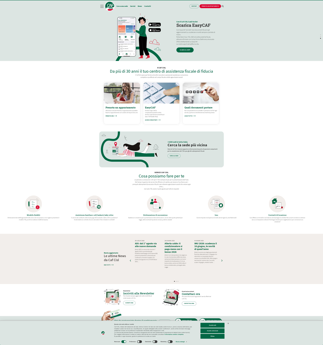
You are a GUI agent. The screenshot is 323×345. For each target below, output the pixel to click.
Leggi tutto (188, 116)
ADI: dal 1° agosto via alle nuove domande (146, 245)
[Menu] (102, 6)
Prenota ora (110, 116)
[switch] (139, 341)
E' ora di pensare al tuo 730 (195, 29)
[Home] (110, 6)
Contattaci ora (191, 294)
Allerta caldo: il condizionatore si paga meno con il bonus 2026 (173, 248)
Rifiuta (212, 336)
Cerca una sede (122, 6)
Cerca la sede (174, 156)
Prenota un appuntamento (210, 6)
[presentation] (130, 260)
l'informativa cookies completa (173, 334)
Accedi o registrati (151, 120)
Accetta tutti (212, 325)
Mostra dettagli (180, 341)
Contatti (147, 6)
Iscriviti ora (129, 303)
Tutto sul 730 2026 (188, 46)
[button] (223, 6)
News (140, 6)
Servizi (132, 6)
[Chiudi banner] (228, 323)
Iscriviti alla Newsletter (138, 293)
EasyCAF (194, 6)
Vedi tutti (107, 265)
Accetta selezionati (212, 330)
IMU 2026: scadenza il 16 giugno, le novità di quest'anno (205, 246)
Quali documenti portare (198, 107)
